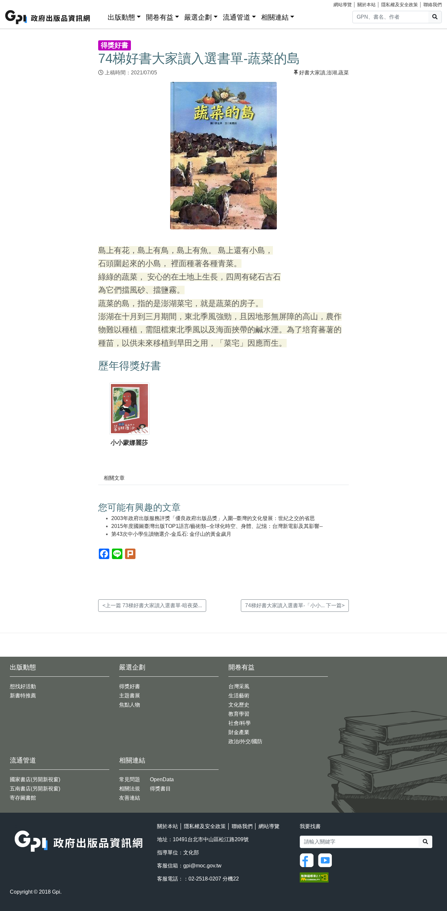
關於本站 (366, 4)
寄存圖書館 (23, 798)
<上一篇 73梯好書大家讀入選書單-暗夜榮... (152, 605)
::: (100, 16)
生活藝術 (238, 695)
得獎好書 (129, 686)
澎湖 (332, 72)
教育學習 (238, 714)
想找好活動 (23, 686)
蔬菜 (343, 72)
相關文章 (114, 478)
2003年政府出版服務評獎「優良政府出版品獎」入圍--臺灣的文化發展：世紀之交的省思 (213, 518)
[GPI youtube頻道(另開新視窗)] (326, 860)
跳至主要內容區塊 (18, 3)
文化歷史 (238, 704)
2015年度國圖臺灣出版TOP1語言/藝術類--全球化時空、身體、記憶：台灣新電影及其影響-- (217, 526)
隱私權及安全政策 (399, 4)
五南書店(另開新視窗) (35, 788)
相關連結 (275, 17)
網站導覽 (342, 4)
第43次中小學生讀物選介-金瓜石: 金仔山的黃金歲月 (171, 534)
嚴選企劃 (198, 17)
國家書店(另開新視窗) (35, 779)
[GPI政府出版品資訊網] (48, 17)
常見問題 (129, 779)
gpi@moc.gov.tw (202, 865)
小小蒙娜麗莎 (129, 442)
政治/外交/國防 (245, 741)
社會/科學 (239, 723)
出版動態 (121, 17)
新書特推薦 (23, 695)
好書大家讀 (312, 72)
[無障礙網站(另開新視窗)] (314, 877)
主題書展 (129, 695)
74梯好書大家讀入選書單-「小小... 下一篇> (295, 605)
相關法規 (129, 788)
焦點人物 (129, 704)
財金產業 (238, 732)
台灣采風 (238, 686)
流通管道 (236, 17)
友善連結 (129, 798)
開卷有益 (159, 17)
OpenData (162, 779)
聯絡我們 (432, 4)
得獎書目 (160, 788)
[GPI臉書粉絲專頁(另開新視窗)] (308, 860)
